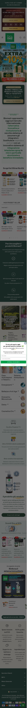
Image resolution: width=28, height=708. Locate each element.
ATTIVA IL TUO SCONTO (13, 362)
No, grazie (13, 364)
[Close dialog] (25, 343)
